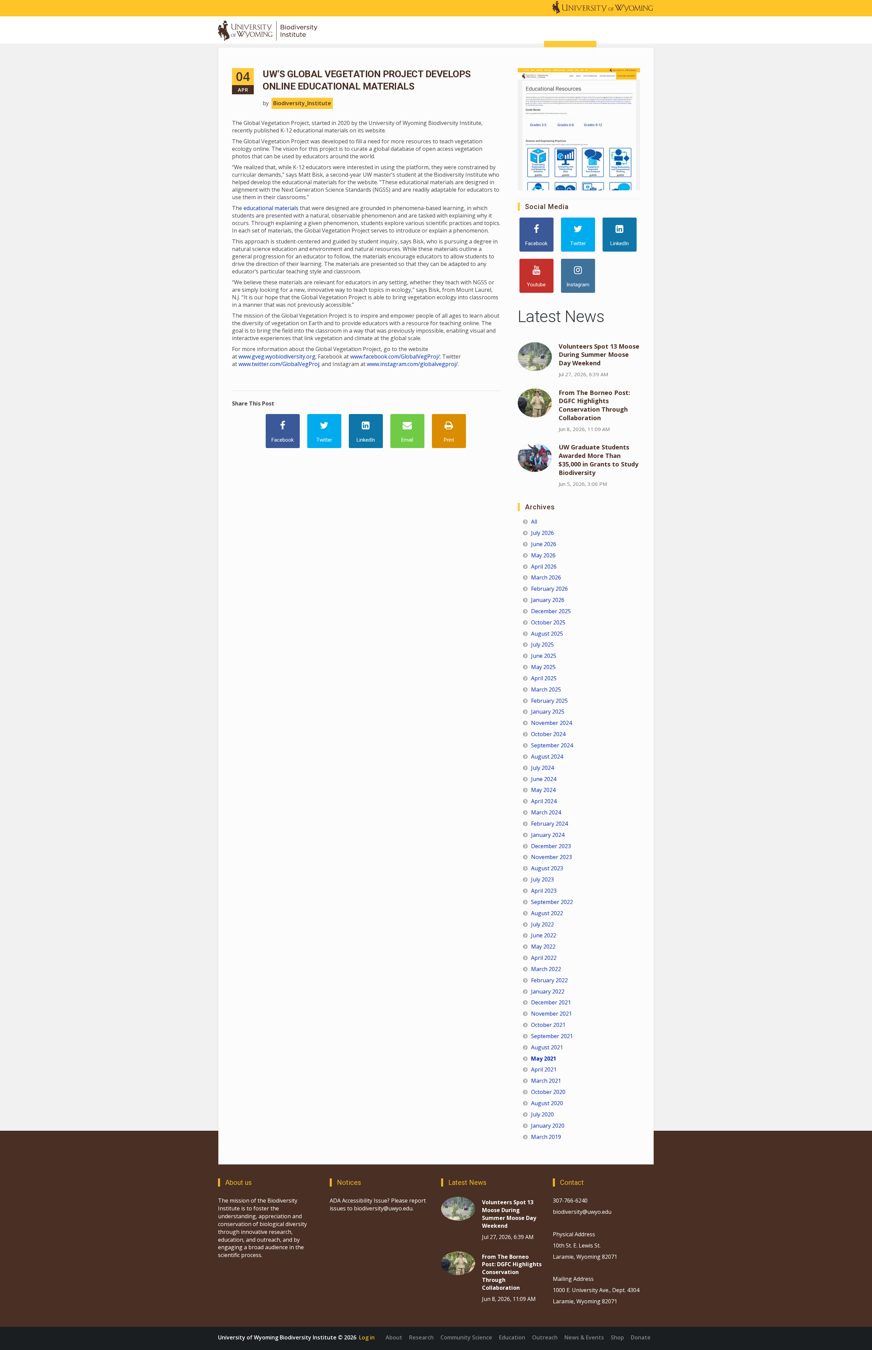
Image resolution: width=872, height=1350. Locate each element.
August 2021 (547, 1047)
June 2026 (543, 544)
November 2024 (551, 723)
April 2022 (544, 958)
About (394, 1337)
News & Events (584, 1337)
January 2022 (547, 991)
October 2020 (548, 1092)
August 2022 (547, 913)
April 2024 (544, 801)
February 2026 (549, 588)
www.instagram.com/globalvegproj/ (412, 364)
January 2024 (547, 835)
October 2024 (548, 734)
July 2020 (542, 1114)
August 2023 (547, 868)
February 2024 (549, 823)
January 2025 (547, 711)
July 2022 (542, 924)
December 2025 (551, 611)
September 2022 (552, 902)
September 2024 (552, 745)
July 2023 (542, 879)
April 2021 (544, 1069)
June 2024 (543, 779)
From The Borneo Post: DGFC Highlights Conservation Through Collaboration (594, 405)
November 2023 (551, 857)
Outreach (545, 1337)
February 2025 (549, 700)
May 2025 (543, 667)
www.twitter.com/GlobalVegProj (278, 364)
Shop (617, 1337)
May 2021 (543, 1058)
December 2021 (551, 1002)
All (534, 521)
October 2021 (548, 1025)
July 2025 (542, 644)
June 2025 (543, 656)
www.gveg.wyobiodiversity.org (276, 356)
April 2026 (544, 566)
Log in (367, 1337)
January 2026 (547, 600)
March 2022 (546, 969)
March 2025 (546, 689)
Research (421, 1337)
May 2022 (543, 946)
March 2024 (546, 812)
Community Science (466, 1337)
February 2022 (549, 980)
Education (512, 1337)
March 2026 (546, 577)
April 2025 (544, 678)
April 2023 (544, 890)
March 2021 (546, 1080)
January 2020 (547, 1125)
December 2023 (551, 846)
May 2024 (543, 790)
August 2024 (547, 756)
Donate (641, 1337)
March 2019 (546, 1137)
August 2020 (547, 1103)
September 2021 (552, 1036)
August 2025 (547, 633)
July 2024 (542, 768)
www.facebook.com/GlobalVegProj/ (395, 356)
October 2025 (548, 622)
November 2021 (551, 1013)
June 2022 (543, 935)
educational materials (271, 208)
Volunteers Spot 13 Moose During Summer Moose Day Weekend (599, 354)
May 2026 (543, 555)
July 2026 (542, 533)
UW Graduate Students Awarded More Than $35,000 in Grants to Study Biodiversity (598, 460)
